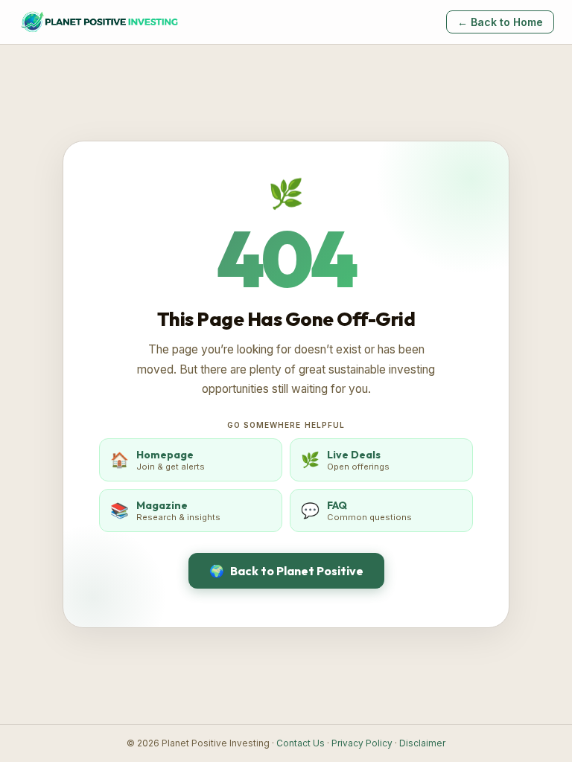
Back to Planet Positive (286, 570)
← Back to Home (500, 22)
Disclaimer (422, 743)
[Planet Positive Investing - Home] (99, 22)
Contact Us (300, 743)
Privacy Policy (362, 743)
